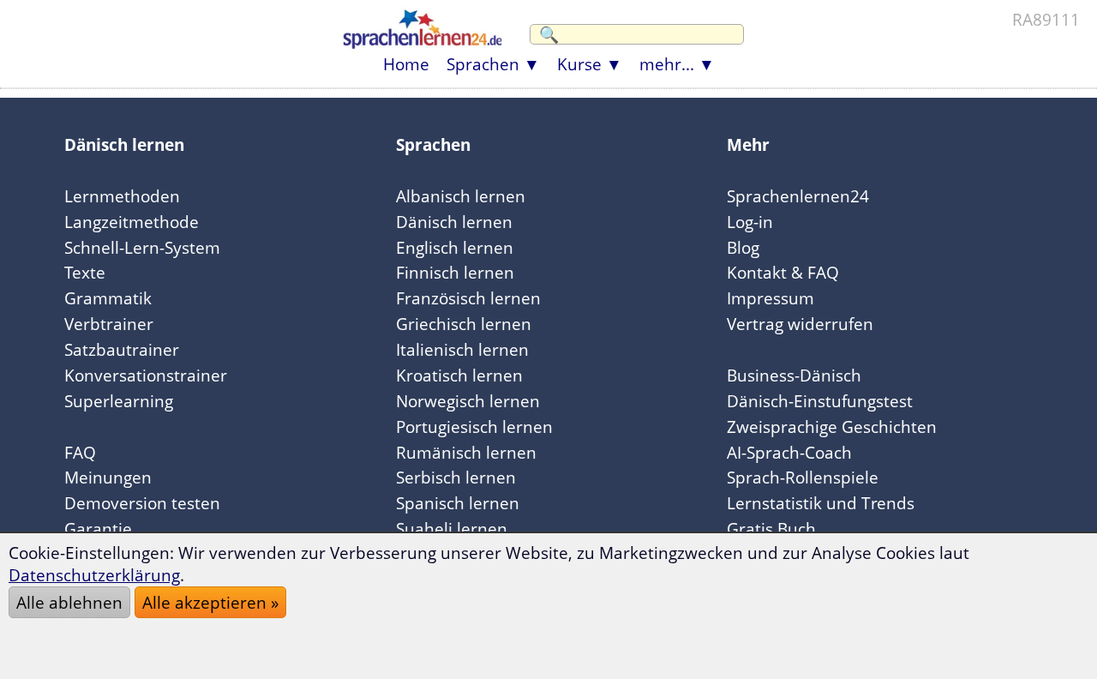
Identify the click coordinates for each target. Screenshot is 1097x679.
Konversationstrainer (145, 375)
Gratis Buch (771, 528)
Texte (84, 272)
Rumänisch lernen (466, 452)
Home (406, 64)
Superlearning (118, 401)
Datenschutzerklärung (94, 575)
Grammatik (108, 298)
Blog (743, 247)
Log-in (750, 221)
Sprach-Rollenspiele (802, 477)
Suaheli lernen (451, 528)
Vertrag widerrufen (800, 323)
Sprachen (483, 64)
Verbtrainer (108, 323)
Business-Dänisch (794, 375)
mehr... (666, 64)
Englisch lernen (454, 247)
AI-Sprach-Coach (789, 452)
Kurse (579, 64)
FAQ (80, 452)
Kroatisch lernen (459, 375)
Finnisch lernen (455, 272)
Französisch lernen (468, 298)
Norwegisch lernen (468, 401)
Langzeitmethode (131, 221)
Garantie (98, 528)
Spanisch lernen (457, 503)
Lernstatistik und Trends (820, 503)
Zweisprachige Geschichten (832, 426)
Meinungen (108, 477)
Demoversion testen (142, 503)
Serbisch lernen (456, 477)
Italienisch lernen (462, 349)
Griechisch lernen (463, 323)
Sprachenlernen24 (798, 196)
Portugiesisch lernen (474, 426)
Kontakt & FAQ (783, 272)
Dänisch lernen (454, 221)
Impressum (770, 298)
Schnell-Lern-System (142, 247)
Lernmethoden (122, 196)
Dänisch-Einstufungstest (820, 401)
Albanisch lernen (460, 196)
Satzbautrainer (121, 349)
